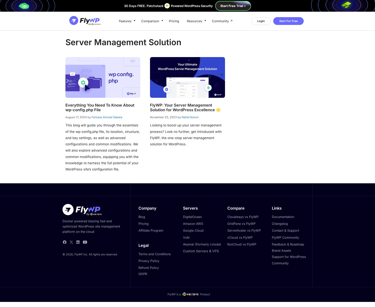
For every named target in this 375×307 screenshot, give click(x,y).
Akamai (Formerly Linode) (202, 244)
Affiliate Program (150, 230)
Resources (194, 21)
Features (125, 21)
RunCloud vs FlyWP (241, 244)
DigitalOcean (192, 217)
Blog (141, 217)
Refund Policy (148, 268)
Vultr (186, 237)
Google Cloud (193, 230)
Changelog (280, 224)
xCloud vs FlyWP (240, 237)
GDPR (142, 274)
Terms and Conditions (154, 254)
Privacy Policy (148, 261)
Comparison (150, 21)
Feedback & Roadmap (288, 244)
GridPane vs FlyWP (241, 224)
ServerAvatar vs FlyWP (244, 230)
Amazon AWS (193, 224)
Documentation (283, 217)
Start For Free (288, 21)
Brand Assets (281, 250)
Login (261, 21)
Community (220, 21)
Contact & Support (285, 230)
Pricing (174, 21)
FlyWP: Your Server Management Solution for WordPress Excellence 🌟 (185, 107)
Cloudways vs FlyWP (242, 217)
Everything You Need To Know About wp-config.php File (99, 107)
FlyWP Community (285, 237)
